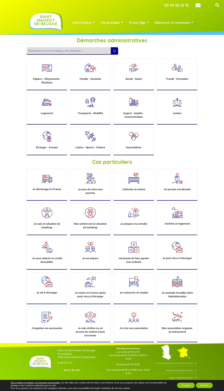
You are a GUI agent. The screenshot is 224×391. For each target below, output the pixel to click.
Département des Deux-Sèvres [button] (179, 370)
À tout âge (137, 22)
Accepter (186, 385)
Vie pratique (110, 22)
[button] (217, 5)
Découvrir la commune (172, 22)
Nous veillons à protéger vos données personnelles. (36, 382)
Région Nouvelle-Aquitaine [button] (181, 378)
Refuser (204, 385)
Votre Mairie (81, 22)
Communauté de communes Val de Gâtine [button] (174, 363)
